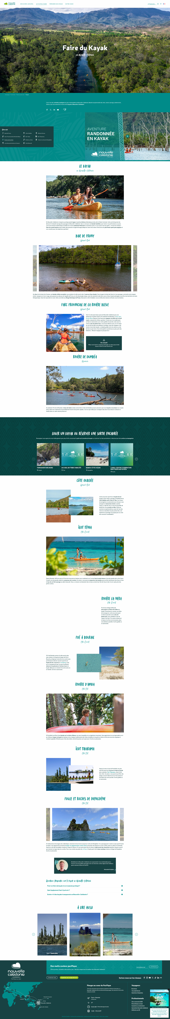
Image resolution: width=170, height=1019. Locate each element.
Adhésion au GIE (136, 1010)
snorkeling (63, 662)
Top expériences (136, 990)
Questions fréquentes (137, 992)
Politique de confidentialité (76, 1016)
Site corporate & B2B (137, 1001)
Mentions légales (66, 1016)
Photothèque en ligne (137, 1003)
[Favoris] (161, 4)
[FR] (164, 4)
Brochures (134, 988)
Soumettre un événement (138, 1005)
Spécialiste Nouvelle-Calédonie (140, 1008)
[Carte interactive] (158, 4)
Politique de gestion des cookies (91, 1016)
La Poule (84, 849)
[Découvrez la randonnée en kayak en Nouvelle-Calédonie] (127, 136)
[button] (152, 4)
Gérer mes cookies (104, 1016)
